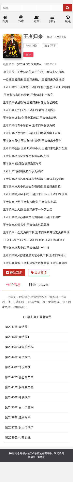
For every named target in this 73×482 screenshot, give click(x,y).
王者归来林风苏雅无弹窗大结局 (23, 178)
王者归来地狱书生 (14, 224)
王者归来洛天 (57, 255)
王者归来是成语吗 (14, 102)
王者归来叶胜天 (55, 240)
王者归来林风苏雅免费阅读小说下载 (25, 255)
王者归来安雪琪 (51, 140)
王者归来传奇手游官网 (17, 125)
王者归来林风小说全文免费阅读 (23, 186)
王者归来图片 (52, 217)
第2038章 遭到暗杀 (18, 417)
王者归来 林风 (48, 201)
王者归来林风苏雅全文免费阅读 (23, 217)
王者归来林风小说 (14, 247)
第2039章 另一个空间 (19, 407)
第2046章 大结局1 (17, 337)
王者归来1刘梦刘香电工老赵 (21, 117)
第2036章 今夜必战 (18, 437)
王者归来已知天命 (15, 240)
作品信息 (13, 285)
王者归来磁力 (32, 79)
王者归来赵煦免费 (43, 125)
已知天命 (61, 37)
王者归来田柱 (52, 186)
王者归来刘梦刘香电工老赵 (44, 133)
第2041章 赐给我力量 (19, 387)
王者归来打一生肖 (38, 247)
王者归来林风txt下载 (16, 194)
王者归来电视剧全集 (54, 148)
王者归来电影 (11, 263)
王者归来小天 (11, 201)
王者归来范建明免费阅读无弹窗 (23, 171)
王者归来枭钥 (11, 140)
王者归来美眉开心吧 (30, 71)
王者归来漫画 (58, 194)
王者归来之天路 (13, 209)
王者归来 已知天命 (15, 110)
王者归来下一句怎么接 (38, 209)
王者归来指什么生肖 (16, 87)
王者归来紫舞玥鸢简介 (41, 110)
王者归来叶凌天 (31, 140)
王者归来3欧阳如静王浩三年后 (22, 163)
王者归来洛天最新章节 (35, 263)
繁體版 (41, 457)
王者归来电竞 (29, 201)
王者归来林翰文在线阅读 (42, 102)
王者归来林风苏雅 (38, 224)
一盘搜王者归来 (13, 79)
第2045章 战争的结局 (19, 347)
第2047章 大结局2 (29, 64)
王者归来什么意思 (40, 87)
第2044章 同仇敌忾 (18, 357)
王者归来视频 (11, 148)
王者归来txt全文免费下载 (18, 232)
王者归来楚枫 (48, 117)
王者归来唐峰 (58, 263)
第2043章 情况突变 (18, 367)
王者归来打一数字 (41, 94)
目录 (40, 285)
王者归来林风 (35, 240)
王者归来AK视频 (54, 71)
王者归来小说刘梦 (14, 133)
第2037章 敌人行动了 (19, 427)
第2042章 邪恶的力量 (19, 377)
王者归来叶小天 (39, 194)
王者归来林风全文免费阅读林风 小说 (26, 156)
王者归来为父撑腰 (53, 79)
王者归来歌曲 (61, 87)
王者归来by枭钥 (54, 178)
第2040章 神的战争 (18, 397)
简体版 (31, 457)
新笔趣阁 (17, 453)
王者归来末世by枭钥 (17, 94)
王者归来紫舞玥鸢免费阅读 (52, 232)
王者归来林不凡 (31, 148)
